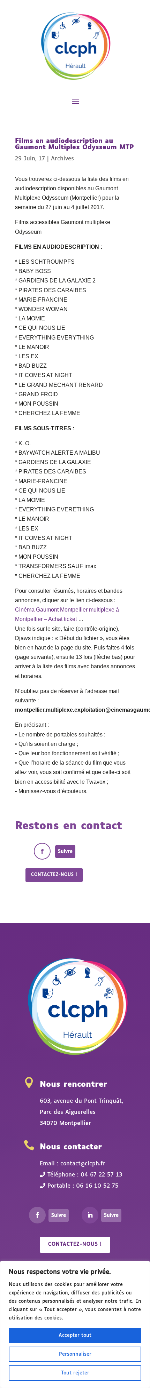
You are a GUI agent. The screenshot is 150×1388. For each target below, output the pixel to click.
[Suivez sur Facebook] (42, 851)
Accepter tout (75, 1335)
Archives (62, 159)
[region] (75, 1324)
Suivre (65, 851)
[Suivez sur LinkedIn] (90, 1215)
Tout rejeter (75, 1373)
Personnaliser (75, 1354)
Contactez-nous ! (54, 875)
